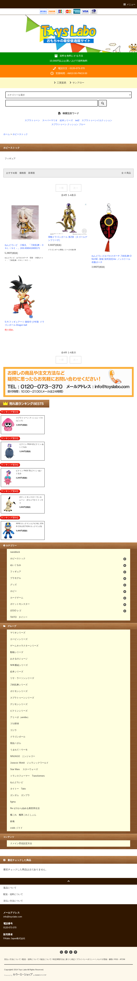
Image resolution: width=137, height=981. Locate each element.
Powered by (8, 975)
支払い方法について (12, 959)
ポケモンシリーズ (19, 691)
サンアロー (78, 82)
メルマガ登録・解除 (104, 959)
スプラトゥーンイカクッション (97, 120)
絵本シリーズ (66, 120)
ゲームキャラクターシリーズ (24, 646)
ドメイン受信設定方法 (21, 843)
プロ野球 (14, 724)
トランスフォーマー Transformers (27, 776)
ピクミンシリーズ (19, 711)
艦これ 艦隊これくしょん (23, 815)
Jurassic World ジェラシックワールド (29, 763)
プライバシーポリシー (85, 959)
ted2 (77, 120)
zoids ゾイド (16, 828)
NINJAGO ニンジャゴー (22, 756)
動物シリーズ (16, 652)
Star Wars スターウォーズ (24, 769)
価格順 (22, 173)
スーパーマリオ (49, 120)
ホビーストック (20, 134)
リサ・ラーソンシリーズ (22, 678)
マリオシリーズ (17, 633)
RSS (116, 959)
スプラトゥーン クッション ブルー (68, 124)
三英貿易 (61, 82)
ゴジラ (13, 730)
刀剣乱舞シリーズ (19, 685)
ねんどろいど (16, 782)
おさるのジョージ (19, 659)
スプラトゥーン (32, 120)
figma (13, 802)
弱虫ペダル (15, 743)
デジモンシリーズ (19, 704)
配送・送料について (30, 959)
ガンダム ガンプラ (20, 795)
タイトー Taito (18, 789)
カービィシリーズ (19, 639)
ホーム (6, 134)
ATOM (122, 959)
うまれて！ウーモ (19, 750)
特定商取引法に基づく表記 (64, 959)
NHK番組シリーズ (19, 665)
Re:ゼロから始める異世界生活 (25, 808)
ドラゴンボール (17, 737)
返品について (45, 959)
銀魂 (12, 821)
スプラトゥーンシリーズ (22, 698)
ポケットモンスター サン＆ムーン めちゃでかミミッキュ (31, 500)
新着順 (31, 173)
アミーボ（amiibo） (20, 717)
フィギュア (10, 158)
